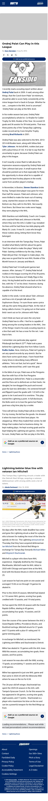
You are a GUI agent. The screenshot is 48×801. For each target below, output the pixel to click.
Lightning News (14, 452)
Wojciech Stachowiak (15, 553)
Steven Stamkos (31, 187)
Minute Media (13, 779)
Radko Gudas (8, 350)
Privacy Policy (8, 762)
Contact (5, 753)
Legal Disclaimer (36, 766)
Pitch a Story (34, 757)
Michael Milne (39, 550)
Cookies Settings (9, 774)
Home (4, 452)
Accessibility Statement (12, 770)
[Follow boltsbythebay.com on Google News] (42, 442)
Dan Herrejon (10, 51)
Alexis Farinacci (11, 487)
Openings (33, 749)
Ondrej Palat (8, 92)
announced (36, 540)
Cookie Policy (8, 766)
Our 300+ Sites (35, 753)
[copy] (15, 55)
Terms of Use (35, 762)
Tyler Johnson (8, 146)
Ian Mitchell (7, 546)
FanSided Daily (8, 757)
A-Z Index (33, 770)
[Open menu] (3, 3)
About (4, 749)
